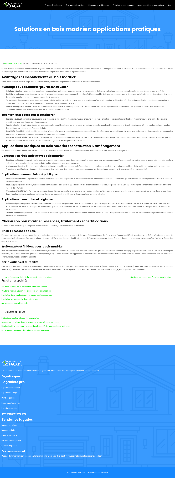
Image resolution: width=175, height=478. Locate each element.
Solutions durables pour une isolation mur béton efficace (24, 287)
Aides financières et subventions (150, 5)
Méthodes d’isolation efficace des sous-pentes (20, 318)
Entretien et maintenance (123, 5)
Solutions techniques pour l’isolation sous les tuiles (151, 277)
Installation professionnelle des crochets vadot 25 (22, 299)
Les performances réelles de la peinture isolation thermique (28, 277)
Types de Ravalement (53, 5)
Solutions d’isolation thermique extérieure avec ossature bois (26, 291)
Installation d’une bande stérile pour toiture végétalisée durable (27, 295)
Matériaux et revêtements (98, 5)
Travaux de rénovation (75, 5)
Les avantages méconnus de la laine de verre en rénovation (25, 330)
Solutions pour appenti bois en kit (15, 303)
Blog (169, 5)
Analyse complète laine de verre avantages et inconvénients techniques (30, 322)
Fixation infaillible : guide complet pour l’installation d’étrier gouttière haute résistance (36, 326)
